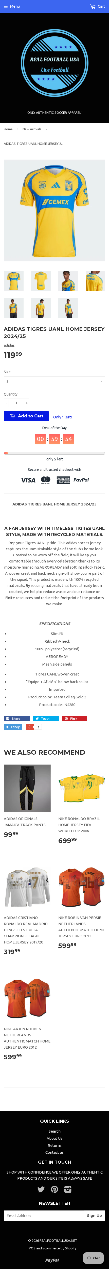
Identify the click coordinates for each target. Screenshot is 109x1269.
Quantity (10, 394)
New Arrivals (32, 129)
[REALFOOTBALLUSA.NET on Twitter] (41, 1191)
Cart (101, 6)
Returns (55, 1145)
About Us (54, 1138)
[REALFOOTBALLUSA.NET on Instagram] (68, 1191)
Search (55, 1131)
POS (32, 1248)
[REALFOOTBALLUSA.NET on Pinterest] (54, 1191)
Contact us (54, 1152)
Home (8, 129)
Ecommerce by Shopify (59, 1248)
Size (7, 372)
